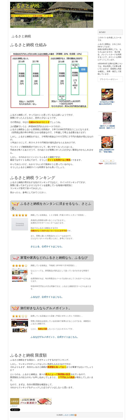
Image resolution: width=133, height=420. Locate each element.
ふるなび (13, 406)
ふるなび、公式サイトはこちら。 (47, 296)
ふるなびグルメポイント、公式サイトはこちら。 (55, 336)
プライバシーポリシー (109, 79)
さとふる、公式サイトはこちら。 (47, 246)
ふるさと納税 (25, 5)
